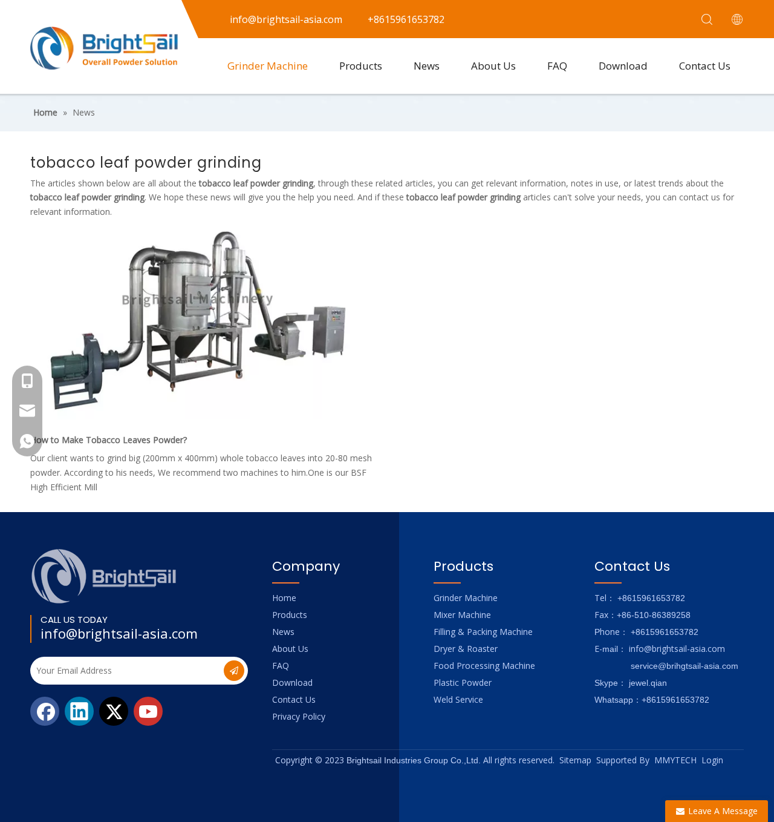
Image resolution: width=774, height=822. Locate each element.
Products (360, 66)
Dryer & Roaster (466, 648)
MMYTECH (675, 760)
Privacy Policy (298, 716)
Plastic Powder (463, 682)
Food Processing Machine (484, 665)
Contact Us (704, 66)
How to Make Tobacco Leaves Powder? (108, 440)
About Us (493, 66)
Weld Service (458, 699)
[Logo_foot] (104, 575)
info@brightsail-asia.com (119, 633)
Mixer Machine (462, 614)
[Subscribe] (234, 670)
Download (623, 66)
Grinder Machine (267, 66)
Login (712, 760)
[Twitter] (113, 711)
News (427, 66)
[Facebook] (44, 711)
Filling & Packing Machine (483, 631)
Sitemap (575, 760)
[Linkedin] (79, 711)
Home (284, 597)
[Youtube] (148, 711)
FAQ (557, 66)
